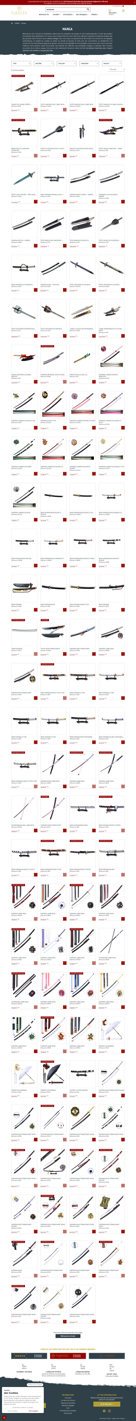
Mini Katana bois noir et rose (82, 558)
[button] (4, 1417)
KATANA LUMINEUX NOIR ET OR (23, 421)
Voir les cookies (12, 1411)
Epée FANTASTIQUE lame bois (81, 104)
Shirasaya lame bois (107, 958)
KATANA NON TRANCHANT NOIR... (82, 1134)
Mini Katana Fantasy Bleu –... (52, 194)
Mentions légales (68, 1405)
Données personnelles (68, 1411)
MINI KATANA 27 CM (77, 693)
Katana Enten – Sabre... (21, 240)
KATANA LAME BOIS (106, 649)
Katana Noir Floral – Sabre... (82, 194)
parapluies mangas (85, 46)
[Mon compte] (109, 10)
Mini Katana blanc (107, 869)
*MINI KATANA (17, 649)
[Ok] (88, 9)
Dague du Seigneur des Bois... (82, 149)
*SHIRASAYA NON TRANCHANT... (52, 1134)
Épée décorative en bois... (80, 285)
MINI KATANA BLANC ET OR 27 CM (24, 781)
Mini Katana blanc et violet (23, 869)
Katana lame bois (19, 914)
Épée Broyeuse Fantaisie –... (52, 240)
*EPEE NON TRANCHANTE (50, 649)
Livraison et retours (68, 1400)
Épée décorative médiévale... (24, 329)
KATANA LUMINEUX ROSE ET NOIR (82, 421)
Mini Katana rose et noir (80, 869)
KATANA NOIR (17, 1270)
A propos (68, 1398)
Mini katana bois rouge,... (22, 558)
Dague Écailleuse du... (79, 375)
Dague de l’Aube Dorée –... (22, 104)
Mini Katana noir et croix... (110, 825)
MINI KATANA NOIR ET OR (79, 604)
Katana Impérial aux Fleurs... (53, 375)
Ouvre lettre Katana (79, 1090)
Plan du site (68, 1413)
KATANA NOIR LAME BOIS (50, 781)
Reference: (15, 106)
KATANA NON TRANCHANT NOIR (24, 1134)
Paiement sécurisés (68, 1403)
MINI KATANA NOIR (48, 604)
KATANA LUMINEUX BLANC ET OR (111, 467)
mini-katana (38, 43)
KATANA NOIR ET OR (48, 421)
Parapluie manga (106, 1046)
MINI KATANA (17, 604)
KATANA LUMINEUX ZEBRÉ (21, 467)
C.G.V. (68, 1408)
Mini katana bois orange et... (111, 513)
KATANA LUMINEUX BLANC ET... (52, 467)
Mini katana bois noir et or (81, 513)
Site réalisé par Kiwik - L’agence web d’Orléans (112, 1418)
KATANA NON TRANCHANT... (51, 1178)
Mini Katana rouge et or (51, 869)
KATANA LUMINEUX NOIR (21, 513)
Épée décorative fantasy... (52, 329)
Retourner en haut (68, 1336)
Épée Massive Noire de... (80, 240)
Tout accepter (33, 1411)
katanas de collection (67, 46)
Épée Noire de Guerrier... (109, 240)
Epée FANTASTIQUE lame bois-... (53, 104)
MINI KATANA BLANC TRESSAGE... (111, 737)
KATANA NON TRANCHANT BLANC (111, 1090)
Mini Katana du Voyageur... (22, 285)
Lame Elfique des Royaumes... (82, 329)
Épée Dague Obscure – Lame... (111, 149)
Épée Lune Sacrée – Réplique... (24, 194)
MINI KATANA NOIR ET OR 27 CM (52, 693)
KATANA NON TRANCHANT (80, 649)
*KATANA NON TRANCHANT (51, 825)
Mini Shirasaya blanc (79, 825)
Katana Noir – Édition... (50, 285)
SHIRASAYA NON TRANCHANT (52, 1270)
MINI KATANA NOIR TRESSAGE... (81, 737)
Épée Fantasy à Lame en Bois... (111, 104)
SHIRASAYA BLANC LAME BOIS (23, 825)
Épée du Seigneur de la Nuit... (53, 149)
